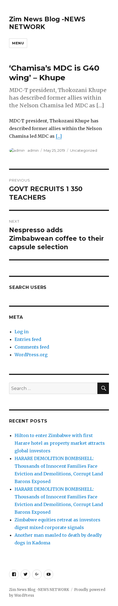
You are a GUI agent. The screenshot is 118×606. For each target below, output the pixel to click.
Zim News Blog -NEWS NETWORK (39, 589)
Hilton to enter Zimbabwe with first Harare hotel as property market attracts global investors (60, 443)
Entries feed (28, 339)
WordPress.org (31, 354)
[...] (59, 136)
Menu (18, 43)
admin (33, 150)
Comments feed (32, 347)
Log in (22, 331)
